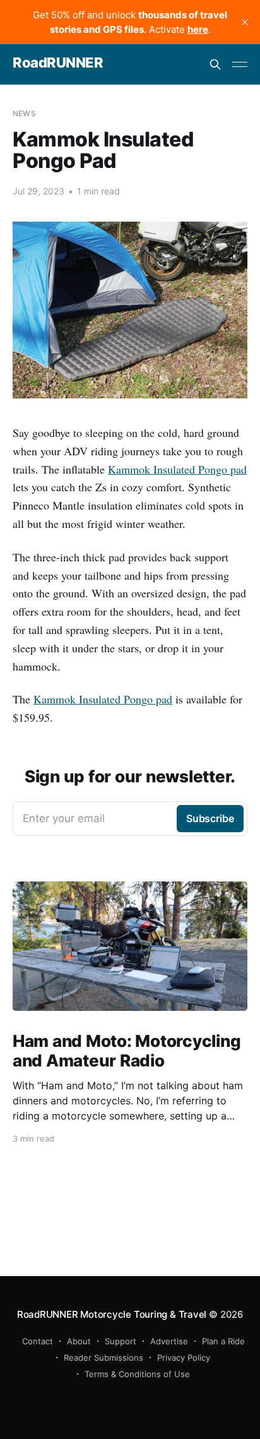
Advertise (169, 1341)
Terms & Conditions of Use (137, 1374)
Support (120, 1341)
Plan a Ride (223, 1341)
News (24, 113)
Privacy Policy (183, 1357)
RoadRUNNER (58, 62)
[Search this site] (215, 64)
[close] (245, 22)
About (79, 1341)
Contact (37, 1341)
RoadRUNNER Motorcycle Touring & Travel (111, 1314)
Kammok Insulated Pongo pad (177, 469)
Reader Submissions (103, 1357)
